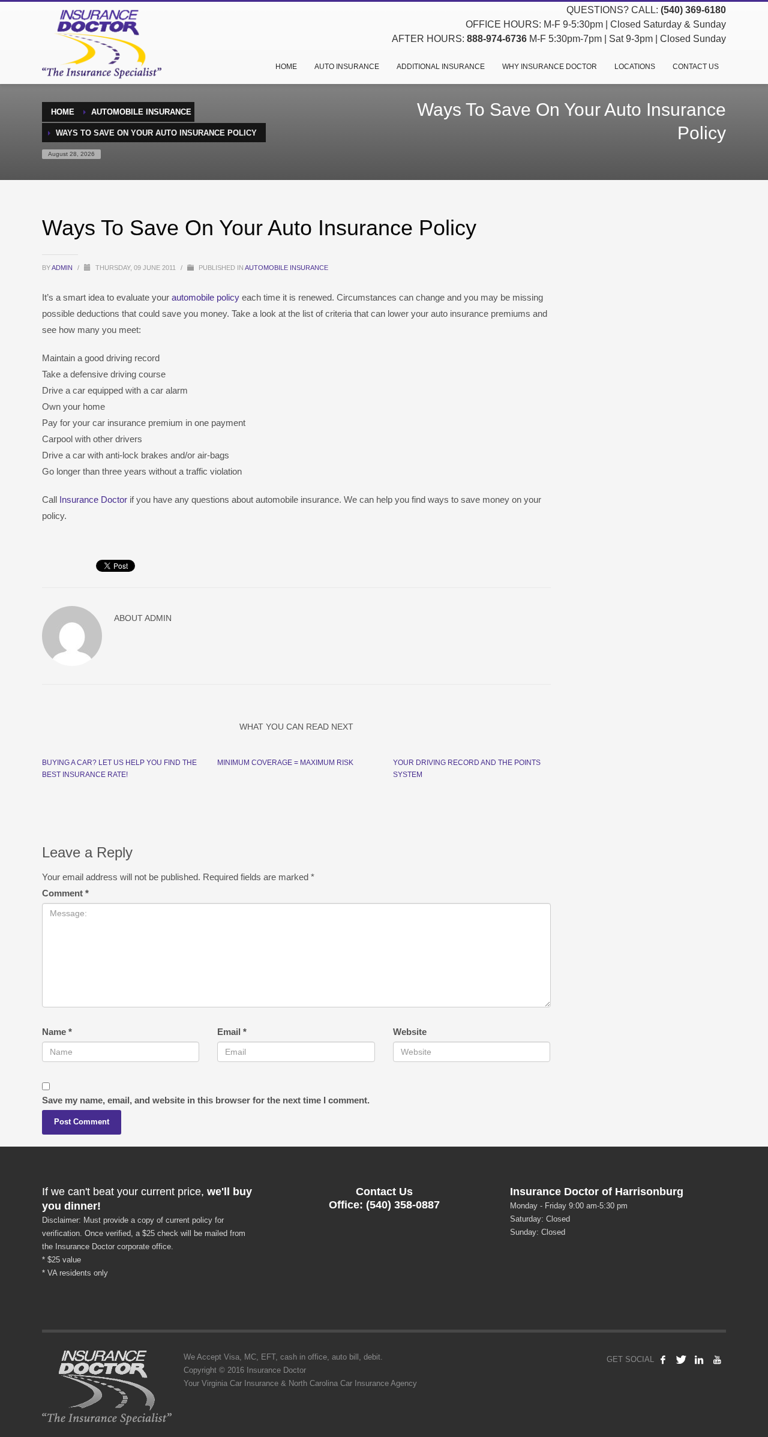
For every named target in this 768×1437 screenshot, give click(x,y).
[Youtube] (717, 1360)
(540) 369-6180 (693, 10)
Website (410, 1032)
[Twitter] (681, 1360)
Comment (65, 893)
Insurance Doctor (93, 499)
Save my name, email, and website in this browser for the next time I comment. (206, 1100)
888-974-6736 (497, 39)
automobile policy (204, 297)
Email (232, 1032)
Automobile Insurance (286, 267)
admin (63, 267)
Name (57, 1032)
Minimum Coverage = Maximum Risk (285, 762)
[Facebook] (663, 1360)
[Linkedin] (699, 1360)
